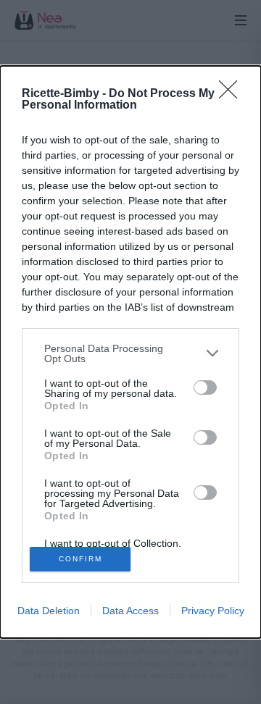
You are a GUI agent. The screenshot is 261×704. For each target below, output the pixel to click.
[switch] (205, 387)
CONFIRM (80, 559)
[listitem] (130, 353)
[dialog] (130, 352)
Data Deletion (48, 610)
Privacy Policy (212, 610)
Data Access (130, 610)
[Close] (232, 94)
